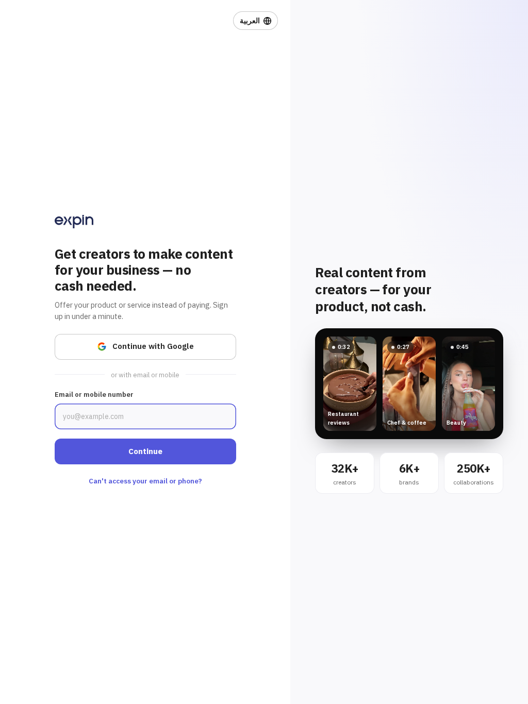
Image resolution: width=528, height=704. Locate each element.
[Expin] (74, 221)
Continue (145, 451)
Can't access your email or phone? (145, 480)
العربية (250, 20)
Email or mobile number (94, 394)
